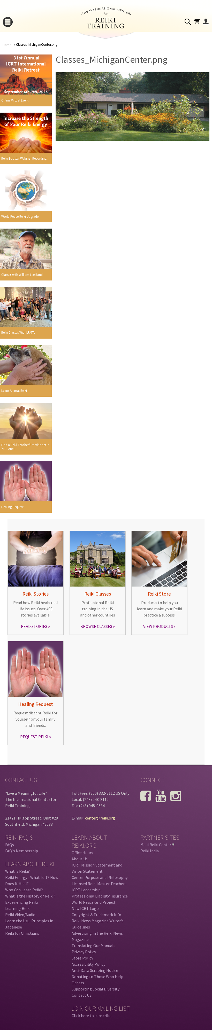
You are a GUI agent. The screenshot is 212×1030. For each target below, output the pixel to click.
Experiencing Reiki (21, 902)
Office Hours (82, 852)
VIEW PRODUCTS (158, 626)
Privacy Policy (84, 951)
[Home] (106, 26)
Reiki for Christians (22, 933)
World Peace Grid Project (94, 902)
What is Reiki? (17, 871)
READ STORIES (34, 626)
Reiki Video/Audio (20, 914)
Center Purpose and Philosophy (99, 877)
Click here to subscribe (91, 1015)
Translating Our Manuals (93, 945)
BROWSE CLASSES (96, 626)
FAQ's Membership (21, 850)
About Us (80, 858)
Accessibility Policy (88, 964)
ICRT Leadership (86, 889)
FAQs (9, 844)
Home (7, 45)
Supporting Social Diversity (95, 989)
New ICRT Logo (85, 908)
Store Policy (82, 958)
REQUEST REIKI (34, 736)
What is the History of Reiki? (30, 896)
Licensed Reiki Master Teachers (99, 883)
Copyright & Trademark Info (96, 914)
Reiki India (149, 850)
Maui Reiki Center (156, 844)
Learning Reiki (18, 908)
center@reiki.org (100, 818)
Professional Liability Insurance (100, 896)
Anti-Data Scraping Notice (95, 970)
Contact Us (81, 995)
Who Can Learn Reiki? (24, 889)
